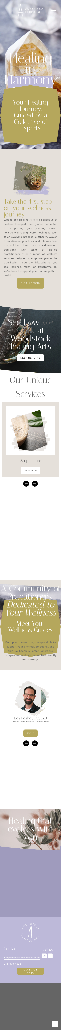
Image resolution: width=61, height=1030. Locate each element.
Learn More (30, 470)
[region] (30, 444)
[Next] (34, 483)
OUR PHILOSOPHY (30, 283)
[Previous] (26, 483)
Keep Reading (30, 357)
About (30, 733)
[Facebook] (50, 956)
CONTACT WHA (30, 971)
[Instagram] (44, 956)
